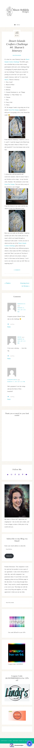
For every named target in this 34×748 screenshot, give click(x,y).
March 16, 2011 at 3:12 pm (22, 341)
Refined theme (17, 740)
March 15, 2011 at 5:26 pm (22, 309)
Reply (9, 327)
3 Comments (17, 269)
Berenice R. (22, 303)
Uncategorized (17, 55)
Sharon (6, 79)
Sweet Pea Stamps (14, 110)
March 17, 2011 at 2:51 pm (16, 381)
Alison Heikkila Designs (17, 11)
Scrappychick (12, 379)
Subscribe (9, 556)
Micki (19, 337)
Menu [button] (18, 24)
